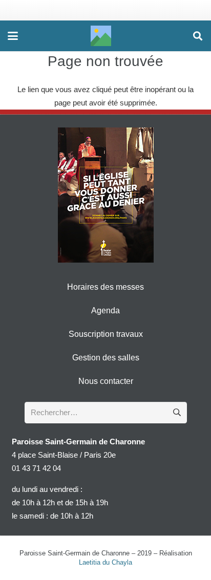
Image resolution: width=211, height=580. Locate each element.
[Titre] (101, 36)
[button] (13, 36)
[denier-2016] (106, 195)
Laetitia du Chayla (105, 562)
